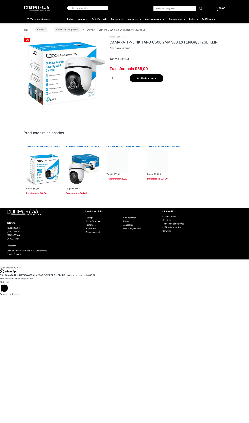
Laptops (81, 19)
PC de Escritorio (93, 221)
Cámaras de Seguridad (67, 29)
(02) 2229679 (13, 231)
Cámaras (41, 29)
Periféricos (207, 19)
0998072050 (13, 238)
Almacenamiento (153, 19)
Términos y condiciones (173, 223)
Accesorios (128, 225)
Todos (70, 19)
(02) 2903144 (13, 235)
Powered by (10, 294)
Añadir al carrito (148, 78)
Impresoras (132, 19)
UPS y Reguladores (132, 228)
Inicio (26, 29)
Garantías (166, 231)
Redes (192, 19)
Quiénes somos (169, 216)
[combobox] (87, 8)
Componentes (175, 19)
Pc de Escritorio (99, 19)
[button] (25, 37)
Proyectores (117, 19)
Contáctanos (168, 220)
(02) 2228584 (13, 228)
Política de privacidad (172, 227)
